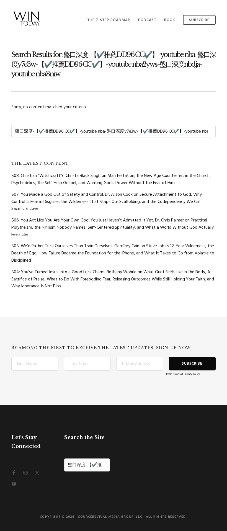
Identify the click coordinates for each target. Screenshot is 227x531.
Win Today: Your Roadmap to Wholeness (39, 18)
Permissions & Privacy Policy (183, 374)
